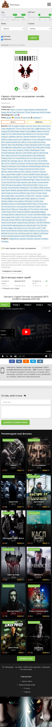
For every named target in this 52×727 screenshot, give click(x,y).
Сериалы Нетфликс (41, 239)
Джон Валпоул (40, 163)
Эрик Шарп (5, 196)
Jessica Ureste (15, 204)
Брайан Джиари (17, 190)
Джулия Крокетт (21, 214)
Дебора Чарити (7, 171)
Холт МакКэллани (15, 134)
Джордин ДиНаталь (41, 166)
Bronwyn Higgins (7, 228)
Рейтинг (31, 12)
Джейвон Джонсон (16, 136)
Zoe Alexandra (13, 187)
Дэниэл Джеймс (13, 177)
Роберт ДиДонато (31, 198)
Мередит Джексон (15, 153)
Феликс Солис (45, 128)
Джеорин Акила (15, 166)
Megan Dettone (27, 204)
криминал (37, 117)
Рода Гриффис (30, 131)
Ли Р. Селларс (36, 196)
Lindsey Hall (13, 220)
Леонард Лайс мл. (8, 214)
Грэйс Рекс (42, 145)
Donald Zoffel (24, 236)
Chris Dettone (34, 187)
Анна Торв (41, 136)
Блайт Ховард (18, 169)
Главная (27, 692)
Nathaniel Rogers (29, 179)
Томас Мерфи (6, 128)
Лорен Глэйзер (7, 169)
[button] (10, 288)
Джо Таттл (5, 163)
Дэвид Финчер (41, 109)
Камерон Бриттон (8, 158)
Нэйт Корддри (13, 126)
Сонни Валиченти (22, 158)
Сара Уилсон (31, 193)
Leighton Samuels (22, 174)
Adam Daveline (19, 171)
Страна (31, 23)
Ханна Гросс (46, 126)
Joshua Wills (35, 147)
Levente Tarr (28, 233)
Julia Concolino (34, 201)
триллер (17, 117)
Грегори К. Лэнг (34, 222)
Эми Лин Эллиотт (30, 161)
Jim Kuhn (42, 158)
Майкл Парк (46, 214)
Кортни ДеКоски (34, 142)
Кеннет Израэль (16, 179)
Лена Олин (26, 128)
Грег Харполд (23, 220)
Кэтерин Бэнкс (36, 217)
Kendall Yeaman (13, 236)
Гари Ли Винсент (38, 155)
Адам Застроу (41, 179)
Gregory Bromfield (8, 131)
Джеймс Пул (5, 161)
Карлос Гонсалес (16, 109)
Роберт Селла (40, 206)
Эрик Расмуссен (7, 193)
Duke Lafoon (16, 217)
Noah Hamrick (12, 230)
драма (8, 117)
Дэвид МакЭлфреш (38, 212)
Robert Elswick (27, 185)
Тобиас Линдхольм (32, 112)
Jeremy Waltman (20, 193)
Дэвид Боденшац (19, 225)
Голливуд (4, 241)
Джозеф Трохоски (20, 228)
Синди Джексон (24, 209)
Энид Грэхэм (29, 169)
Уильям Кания (43, 182)
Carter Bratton (27, 153)
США (15, 115)
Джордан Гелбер (44, 139)
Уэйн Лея (4, 185)
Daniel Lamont (39, 169)
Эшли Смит (37, 126)
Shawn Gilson (11, 212)
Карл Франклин (18, 112)
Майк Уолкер (38, 185)
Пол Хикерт (35, 209)
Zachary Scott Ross (32, 171)
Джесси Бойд (45, 147)
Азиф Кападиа (45, 112)
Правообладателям (27, 685)
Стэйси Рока (14, 163)
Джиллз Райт (24, 201)
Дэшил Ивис (11, 174)
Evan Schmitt (18, 233)
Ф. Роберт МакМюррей (31, 150)
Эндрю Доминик (29, 109)
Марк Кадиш (20, 131)
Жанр (3, 23)
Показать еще (26, 658)
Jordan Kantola (6, 225)
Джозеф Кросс (28, 134)
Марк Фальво (45, 187)
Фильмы (7, 36)
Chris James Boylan (25, 155)
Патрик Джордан (30, 145)
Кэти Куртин (34, 158)
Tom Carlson (25, 217)
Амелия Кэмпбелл (30, 136)
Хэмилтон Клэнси (42, 131)
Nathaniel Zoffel (36, 236)
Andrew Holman (23, 230)
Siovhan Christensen (27, 163)
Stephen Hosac (35, 230)
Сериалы (7, 39)
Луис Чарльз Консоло (9, 155)
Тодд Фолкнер (22, 222)
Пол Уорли (23, 177)
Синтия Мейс (42, 161)
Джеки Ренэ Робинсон (9, 209)
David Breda (11, 182)
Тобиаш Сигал (6, 150)
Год (2, 12)
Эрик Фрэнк (5, 190)
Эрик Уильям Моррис (16, 145)
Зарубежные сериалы (17, 239)
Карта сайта (27, 681)
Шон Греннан (29, 206)
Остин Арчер (11, 222)
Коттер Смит (39, 134)
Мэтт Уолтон (17, 128)
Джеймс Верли (34, 174)
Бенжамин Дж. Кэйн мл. (18, 142)
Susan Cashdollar (34, 214)
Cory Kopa (20, 206)
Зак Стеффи (35, 128)
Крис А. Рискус (38, 204)
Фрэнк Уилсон (32, 139)
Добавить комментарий (15, 422)
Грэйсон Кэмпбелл (24, 212)
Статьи (27, 688)
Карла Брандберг (15, 185)
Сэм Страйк (26, 147)
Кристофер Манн (15, 147)
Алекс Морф (16, 150)
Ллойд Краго (24, 187)
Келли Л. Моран (45, 190)
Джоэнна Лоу (34, 220)
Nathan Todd (38, 233)
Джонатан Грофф (19, 139)
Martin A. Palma (25, 196)
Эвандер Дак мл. (17, 161)
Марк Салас (14, 196)
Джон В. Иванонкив (40, 153)
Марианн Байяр (28, 166)
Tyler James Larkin (34, 228)
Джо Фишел (32, 182)
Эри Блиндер (31, 225)
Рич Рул (11, 233)
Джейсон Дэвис (7, 139)
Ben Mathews (45, 222)
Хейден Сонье (12, 201)
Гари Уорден (6, 217)
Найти (33, 38)
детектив (26, 117)
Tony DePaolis (42, 225)
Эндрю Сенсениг (25, 126)
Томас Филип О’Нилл (35, 177)
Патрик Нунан (41, 193)
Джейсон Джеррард (30, 190)
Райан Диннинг (22, 182)
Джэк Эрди (5, 142)
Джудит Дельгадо (17, 198)
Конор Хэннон (10, 206)
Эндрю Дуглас (6, 112)
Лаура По (4, 134)
